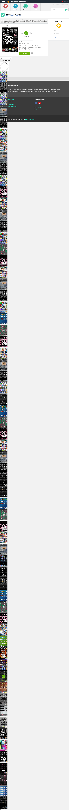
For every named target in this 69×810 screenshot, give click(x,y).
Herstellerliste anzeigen (58, 36)
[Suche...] (66, 10)
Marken (24, 25)
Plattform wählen (58, 37)
